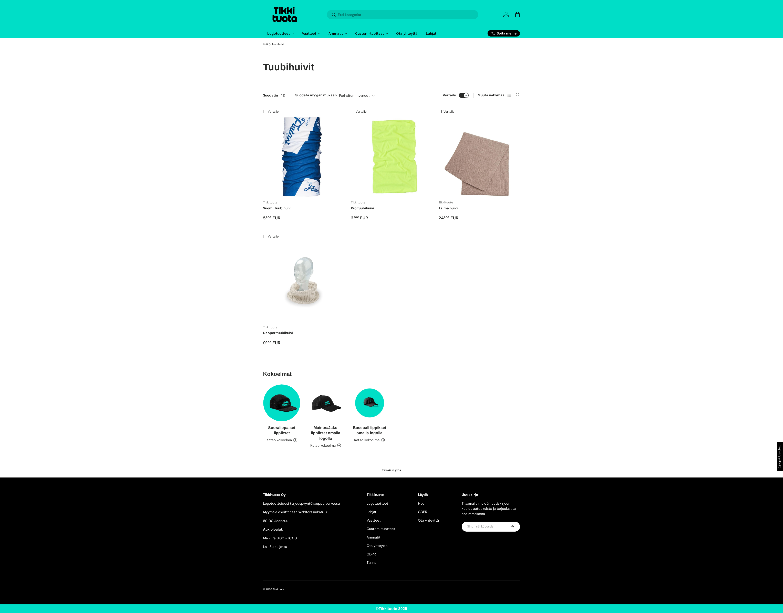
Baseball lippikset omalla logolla (369, 430)
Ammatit (373, 537)
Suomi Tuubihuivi (277, 208)
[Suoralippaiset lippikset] (281, 402)
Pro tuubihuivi (362, 208)
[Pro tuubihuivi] (391, 156)
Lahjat (371, 512)
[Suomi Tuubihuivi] (303, 156)
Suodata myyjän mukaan (316, 95)
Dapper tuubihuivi (278, 333)
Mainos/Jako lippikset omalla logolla (325, 432)
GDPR (371, 554)
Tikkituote (278, 589)
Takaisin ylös (391, 470)
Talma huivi (448, 208)
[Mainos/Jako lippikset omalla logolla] (325, 402)
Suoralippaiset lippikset (281, 430)
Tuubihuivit (278, 44)
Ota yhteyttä (377, 545)
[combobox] (402, 14)
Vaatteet (374, 520)
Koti (265, 44)
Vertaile (449, 95)
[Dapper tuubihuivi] (303, 281)
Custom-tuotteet (381, 528)
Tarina (371, 562)
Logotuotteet (377, 503)
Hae (421, 503)
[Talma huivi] (479, 156)
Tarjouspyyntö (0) (780, 456)
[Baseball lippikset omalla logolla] (369, 402)
